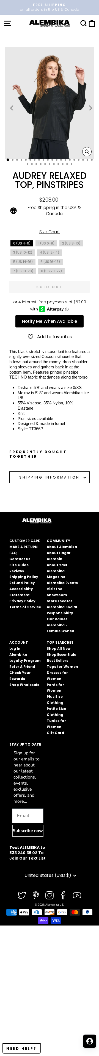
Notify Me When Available (49, 321)
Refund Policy (22, 582)
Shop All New (58, 648)
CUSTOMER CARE (24, 540)
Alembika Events (62, 582)
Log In (14, 648)
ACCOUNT (18, 642)
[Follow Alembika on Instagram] (49, 895)
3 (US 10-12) (22, 252)
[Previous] (12, 108)
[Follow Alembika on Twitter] (22, 895)
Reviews (16, 571)
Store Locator (59, 601)
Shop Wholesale (24, 684)
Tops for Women (62, 666)
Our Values (57, 619)
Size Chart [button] (49, 232)
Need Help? (21, 1048)
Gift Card (55, 732)
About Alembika (62, 546)
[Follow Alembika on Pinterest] (36, 895)
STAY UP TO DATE (25, 744)
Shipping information (49, 477)
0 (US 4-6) (22, 243)
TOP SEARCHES (60, 642)
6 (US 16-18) (50, 261)
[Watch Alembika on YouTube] (77, 895)
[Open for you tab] (89, 1041)
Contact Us (19, 559)
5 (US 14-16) (23, 261)
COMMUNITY (58, 540)
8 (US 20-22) (51, 271)
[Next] (90, 108)
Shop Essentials (61, 654)
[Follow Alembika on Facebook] (63, 895)
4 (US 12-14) (49, 252)
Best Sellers (57, 660)
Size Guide (19, 565)
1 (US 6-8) (46, 243)
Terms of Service (25, 607)
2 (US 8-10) (71, 243)
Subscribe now (28, 831)
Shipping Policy (23, 576)
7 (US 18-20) (23, 271)
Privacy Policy (22, 601)
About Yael (57, 565)
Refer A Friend (22, 666)
